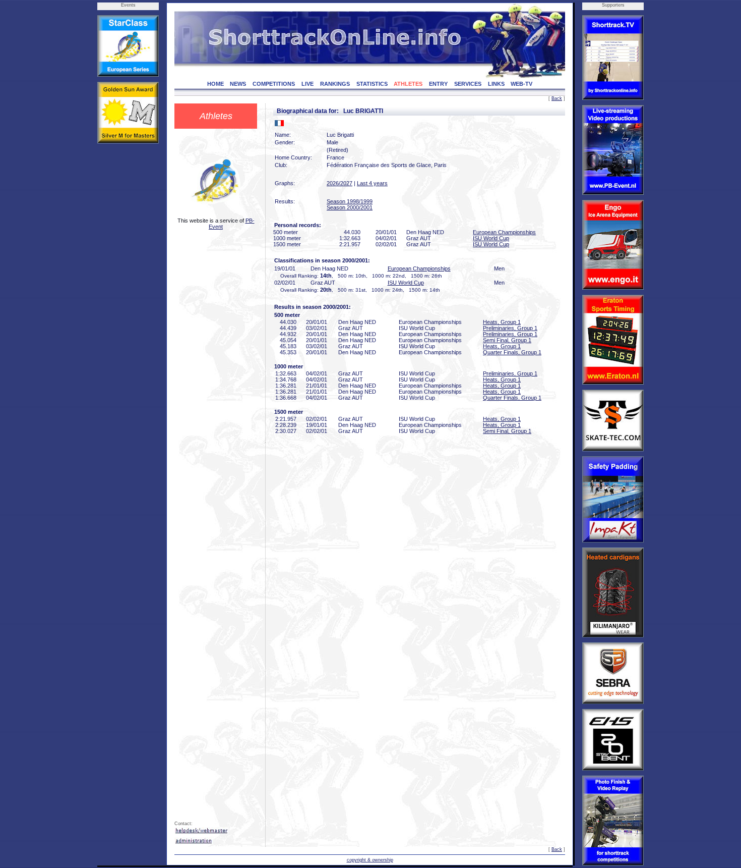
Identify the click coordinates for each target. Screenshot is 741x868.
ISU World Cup (491, 238)
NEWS (238, 84)
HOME (215, 84)
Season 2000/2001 (350, 207)
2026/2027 (339, 183)
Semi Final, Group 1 (507, 340)
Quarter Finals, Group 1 (512, 352)
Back (556, 98)
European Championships (504, 232)
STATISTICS (372, 84)
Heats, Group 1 (502, 322)
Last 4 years (372, 183)
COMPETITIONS (274, 84)
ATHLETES (408, 84)
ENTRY (438, 84)
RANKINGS (335, 84)
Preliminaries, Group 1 (510, 328)
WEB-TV (521, 84)
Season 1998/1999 (350, 201)
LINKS (496, 84)
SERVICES (467, 84)
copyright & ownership (370, 859)
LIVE (307, 84)
